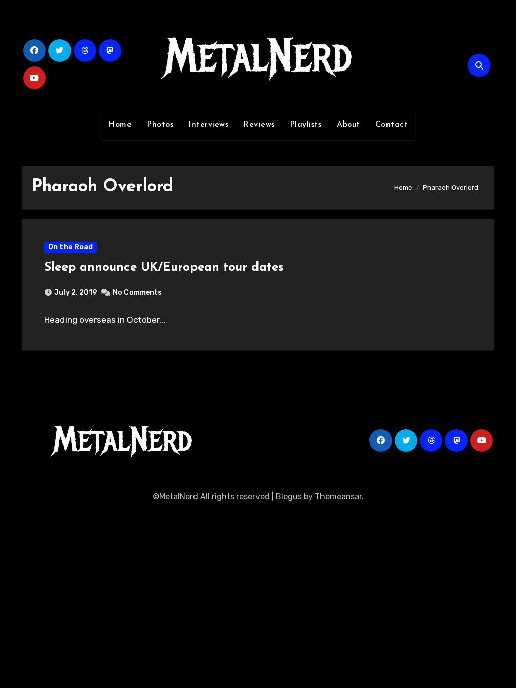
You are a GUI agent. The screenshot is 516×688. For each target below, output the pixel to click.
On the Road (70, 247)
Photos (160, 125)
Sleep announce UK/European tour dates (163, 268)
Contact (391, 125)
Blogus (289, 496)
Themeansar (338, 496)
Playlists (306, 125)
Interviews (208, 125)
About (348, 125)
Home (120, 125)
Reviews (259, 125)
